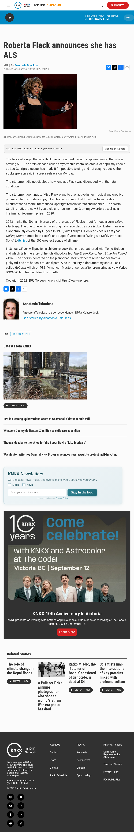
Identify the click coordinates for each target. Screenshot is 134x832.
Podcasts (82, 752)
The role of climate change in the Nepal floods (20, 668)
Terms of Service (112, 764)
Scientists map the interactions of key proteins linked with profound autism (112, 673)
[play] (9, 18)
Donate (119, 5)
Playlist (81, 744)
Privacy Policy (62, 498)
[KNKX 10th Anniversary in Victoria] (67, 558)
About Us (55, 744)
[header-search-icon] (101, 5)
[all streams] (129, 17)
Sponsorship (84, 775)
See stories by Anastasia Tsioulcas (47, 318)
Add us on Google (115, 148)
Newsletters (83, 760)
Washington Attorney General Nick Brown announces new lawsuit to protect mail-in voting (60, 454)
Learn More (67, 632)
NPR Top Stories (21, 334)
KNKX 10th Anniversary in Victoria (67, 613)
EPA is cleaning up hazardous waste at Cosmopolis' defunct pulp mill (46, 419)
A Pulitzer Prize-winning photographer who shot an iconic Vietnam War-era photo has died (51, 696)
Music (15, 484)
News (30, 484)
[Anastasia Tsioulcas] (11, 309)
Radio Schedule (58, 775)
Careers (81, 767)
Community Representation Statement (112, 754)
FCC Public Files (111, 779)
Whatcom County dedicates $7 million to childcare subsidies (41, 431)
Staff (53, 760)
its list (22, 240)
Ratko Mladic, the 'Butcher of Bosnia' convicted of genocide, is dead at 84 (82, 673)
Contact (54, 752)
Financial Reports (112, 744)
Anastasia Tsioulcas (26, 65)
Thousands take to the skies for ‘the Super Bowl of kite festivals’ (44, 442)
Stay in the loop (82, 492)
